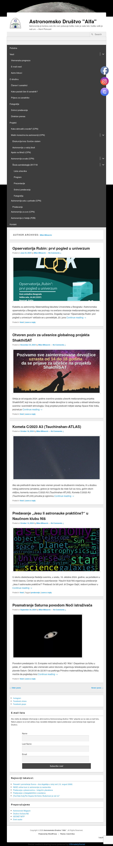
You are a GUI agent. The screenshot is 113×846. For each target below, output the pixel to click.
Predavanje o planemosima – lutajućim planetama (33, 790)
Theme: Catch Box (67, 834)
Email (24, 754)
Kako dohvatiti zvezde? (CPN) (24, 128)
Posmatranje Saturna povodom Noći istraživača (52, 605)
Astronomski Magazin (21, 810)
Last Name (27, 743)
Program (18, 177)
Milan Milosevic (46, 235)
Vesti (12, 54)
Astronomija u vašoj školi (23, 147)
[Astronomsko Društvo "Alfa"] (15, 27)
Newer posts (97, 687)
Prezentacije (19, 183)
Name (24, 733)
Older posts (15, 687)
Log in (101, 837)
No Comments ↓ (54, 253)
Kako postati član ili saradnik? (24, 91)
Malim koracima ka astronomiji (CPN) (28, 134)
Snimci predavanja (19, 110)
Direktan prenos (18, 116)
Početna (13, 48)
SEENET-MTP (19, 816)
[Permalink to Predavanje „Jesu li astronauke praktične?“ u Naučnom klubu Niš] (56, 573)
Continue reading (76, 317)
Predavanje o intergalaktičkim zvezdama (29, 793)
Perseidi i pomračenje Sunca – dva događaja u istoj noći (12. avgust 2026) (42, 784)
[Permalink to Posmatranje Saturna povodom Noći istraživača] (47, 659)
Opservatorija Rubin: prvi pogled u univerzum (51, 248)
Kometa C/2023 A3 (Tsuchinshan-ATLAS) (46, 426)
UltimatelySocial (77, 844)
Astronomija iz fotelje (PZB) (23, 217)
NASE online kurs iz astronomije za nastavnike (32, 787)
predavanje (35, 592)
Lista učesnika (20, 170)
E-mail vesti (16, 66)
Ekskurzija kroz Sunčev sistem (26, 141)
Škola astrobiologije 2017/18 (24, 164)
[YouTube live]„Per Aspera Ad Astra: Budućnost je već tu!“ (36, 795)
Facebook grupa (19, 704)
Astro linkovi (16, 72)
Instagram (17, 698)
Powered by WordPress (47, 834)
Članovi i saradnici (19, 85)
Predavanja (17, 206)
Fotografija (18, 195)
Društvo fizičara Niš (21, 813)
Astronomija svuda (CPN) (22, 158)
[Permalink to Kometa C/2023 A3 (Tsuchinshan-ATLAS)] (56, 481)
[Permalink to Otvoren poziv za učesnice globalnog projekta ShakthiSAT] (56, 395)
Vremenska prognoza (20, 60)
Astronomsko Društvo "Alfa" (62, 21)
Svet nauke (17, 819)
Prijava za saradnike (20, 97)
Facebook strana (19, 701)
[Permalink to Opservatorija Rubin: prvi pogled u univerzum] (56, 303)
